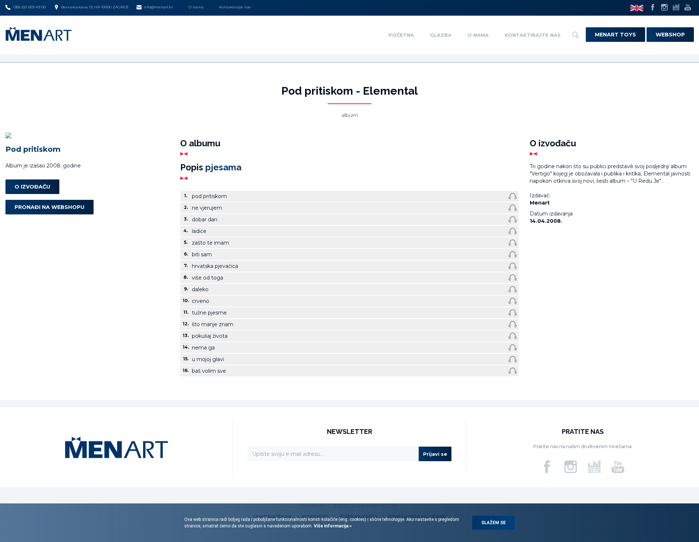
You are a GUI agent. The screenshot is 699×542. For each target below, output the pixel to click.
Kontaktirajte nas (234, 7)
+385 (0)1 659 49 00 (29, 7)
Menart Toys (615, 34)
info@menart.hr (158, 7)
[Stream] (512, 196)
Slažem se (493, 522)
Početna (401, 35)
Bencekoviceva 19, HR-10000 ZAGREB (94, 7)
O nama (196, 7)
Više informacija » (332, 526)
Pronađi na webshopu (49, 206)
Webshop (670, 34)
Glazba (440, 35)
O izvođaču (32, 186)
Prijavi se (435, 454)
